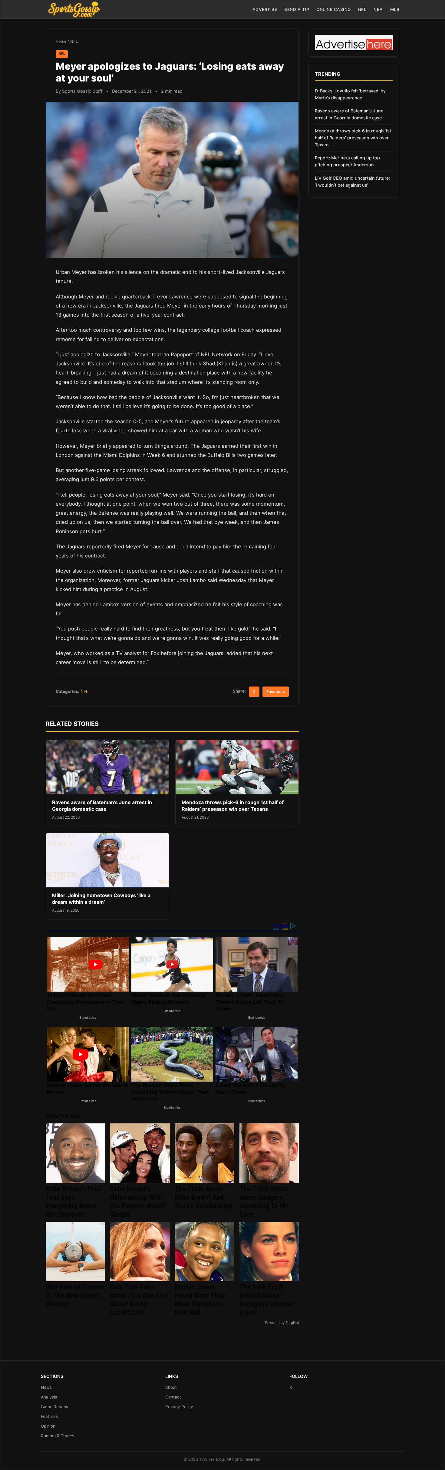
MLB (395, 9)
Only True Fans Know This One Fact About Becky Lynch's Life (139, 1300)
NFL (362, 9)
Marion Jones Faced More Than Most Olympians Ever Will (200, 1300)
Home (61, 41)
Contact (173, 1397)
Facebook (275, 691)
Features (49, 1416)
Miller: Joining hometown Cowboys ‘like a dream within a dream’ (101, 898)
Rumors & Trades (57, 1435)
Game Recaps (54, 1406)
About (171, 1387)
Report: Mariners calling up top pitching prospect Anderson (347, 161)
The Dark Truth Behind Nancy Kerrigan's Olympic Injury (266, 1300)
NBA (378, 9)
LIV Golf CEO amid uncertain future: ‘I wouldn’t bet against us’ (352, 181)
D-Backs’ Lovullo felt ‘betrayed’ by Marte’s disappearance (350, 94)
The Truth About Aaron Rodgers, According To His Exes (264, 1202)
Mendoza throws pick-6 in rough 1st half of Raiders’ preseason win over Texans (233, 805)
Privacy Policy (179, 1406)
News (46, 1387)
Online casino (333, 9)
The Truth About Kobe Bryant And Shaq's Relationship (203, 1197)
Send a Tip (296, 9)
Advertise (264, 9)
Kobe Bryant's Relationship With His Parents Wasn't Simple (138, 1202)
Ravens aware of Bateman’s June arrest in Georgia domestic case (102, 805)
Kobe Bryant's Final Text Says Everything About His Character (74, 1202)
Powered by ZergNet (282, 1323)
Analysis (49, 1397)
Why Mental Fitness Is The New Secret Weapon (75, 1295)
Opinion (48, 1426)
